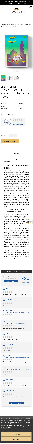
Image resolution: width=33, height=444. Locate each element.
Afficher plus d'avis (16, 403)
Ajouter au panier (10, 141)
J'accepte (16, 439)
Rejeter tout (16, 434)
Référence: (4, 115)
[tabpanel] (16, 51)
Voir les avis (18, 124)
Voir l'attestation (10, 281)
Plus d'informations (7, 430)
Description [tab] (16, 154)
